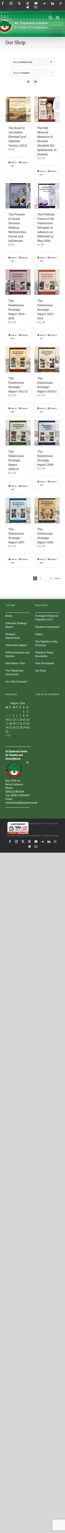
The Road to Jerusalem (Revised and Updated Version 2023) (17, 136)
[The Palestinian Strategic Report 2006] (46, 510)
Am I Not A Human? (16, 681)
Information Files (15, 663)
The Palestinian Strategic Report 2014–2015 (17, 309)
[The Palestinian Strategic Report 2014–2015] (18, 282)
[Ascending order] (51, 62)
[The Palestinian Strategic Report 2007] (18, 510)
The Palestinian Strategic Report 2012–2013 (46, 309)
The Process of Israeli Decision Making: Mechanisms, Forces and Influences (17, 227)
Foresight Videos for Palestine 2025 (46, 617)
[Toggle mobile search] (50, 17)
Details (24, 162)
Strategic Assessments (12, 635)
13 (17, 719)
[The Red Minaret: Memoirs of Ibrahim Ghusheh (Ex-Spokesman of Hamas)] (46, 109)
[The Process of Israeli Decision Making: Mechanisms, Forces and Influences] (18, 195)
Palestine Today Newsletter (44, 654)
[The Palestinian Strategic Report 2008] (46, 433)
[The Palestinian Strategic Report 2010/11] (46, 359)
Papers (39, 634)
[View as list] (35, 81)
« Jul (7, 735)
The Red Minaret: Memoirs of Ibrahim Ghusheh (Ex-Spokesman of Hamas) (47, 141)
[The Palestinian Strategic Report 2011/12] (18, 359)
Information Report (16, 645)
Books (8, 616)
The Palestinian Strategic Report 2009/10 (16, 460)
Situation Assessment (47, 627)
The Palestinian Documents (14, 672)
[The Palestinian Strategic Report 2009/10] (18, 433)
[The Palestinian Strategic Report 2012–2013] (46, 282)
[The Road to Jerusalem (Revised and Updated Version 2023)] (18, 109)
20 (17, 723)
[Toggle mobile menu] (58, 17)
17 (7, 723)
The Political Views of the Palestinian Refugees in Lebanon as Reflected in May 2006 (45, 227)
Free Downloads (44, 663)
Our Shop (40, 670)
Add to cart (14, 164)
